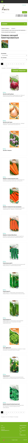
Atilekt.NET (25, 439)
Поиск (24, 12)
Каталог (13, 28)
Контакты (3, 427)
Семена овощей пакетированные (8, 32)
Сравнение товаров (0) (19, 70)
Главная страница (5, 28)
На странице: (4, 57)
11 (23, 63)
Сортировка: (3, 53)
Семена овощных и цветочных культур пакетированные (13, 30)
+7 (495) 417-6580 (21, 16)
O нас (2, 425)
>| (6, 65)
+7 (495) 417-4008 (21, 15)
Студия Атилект (15, 439)
